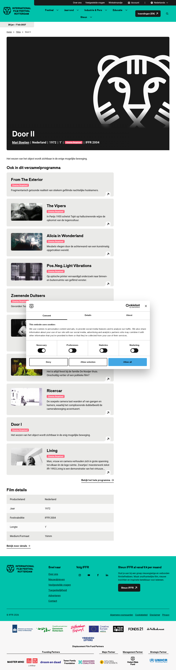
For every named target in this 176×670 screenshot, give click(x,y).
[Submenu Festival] (57, 10)
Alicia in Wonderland (65, 235)
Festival (49, 10)
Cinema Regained (73, 142)
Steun (83, 17)
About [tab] (129, 315)
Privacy (165, 615)
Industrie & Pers (93, 10)
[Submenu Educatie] (126, 10)
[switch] (72, 350)
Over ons (77, 2)
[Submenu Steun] (91, 17)
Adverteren (54, 595)
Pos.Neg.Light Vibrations (69, 265)
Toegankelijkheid (57, 590)
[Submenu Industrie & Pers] (106, 10)
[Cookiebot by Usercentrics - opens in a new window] (128, 306)
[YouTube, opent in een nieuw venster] (88, 575)
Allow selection (88, 362)
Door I (16, 424)
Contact (52, 600)
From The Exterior (27, 179)
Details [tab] (88, 315)
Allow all (127, 362)
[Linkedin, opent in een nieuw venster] (107, 575)
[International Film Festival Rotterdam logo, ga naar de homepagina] (17, 11)
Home (9, 32)
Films (18, 32)
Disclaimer (155, 615)
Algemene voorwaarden (121, 615)
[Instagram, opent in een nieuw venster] (79, 575)
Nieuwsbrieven (56, 579)
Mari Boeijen (20, 142)
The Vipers (56, 205)
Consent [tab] (47, 315)
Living (52, 450)
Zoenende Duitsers (28, 295)
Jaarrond (69, 10)
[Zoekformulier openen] (167, 13)
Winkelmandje (115, 2)
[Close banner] (146, 306)
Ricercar (54, 390)
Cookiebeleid (141, 615)
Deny (48, 362)
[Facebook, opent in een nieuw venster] (97, 575)
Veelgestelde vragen (95, 2)
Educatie (117, 10)
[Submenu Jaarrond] (77, 10)
